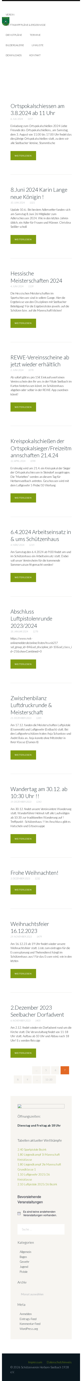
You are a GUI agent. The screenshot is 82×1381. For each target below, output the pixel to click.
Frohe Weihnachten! (34, 872)
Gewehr (24, 1261)
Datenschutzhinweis (59, 1362)
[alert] (41, 1213)
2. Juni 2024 (16, 370)
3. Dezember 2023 (20, 878)
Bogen (23, 1257)
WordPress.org (29, 1329)
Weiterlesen (23, 155)
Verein (10, 14)
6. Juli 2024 (16, 118)
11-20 (48, 1079)
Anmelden (26, 1314)
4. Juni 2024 (16, 286)
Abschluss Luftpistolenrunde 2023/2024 (31, 618)
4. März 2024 (17, 544)
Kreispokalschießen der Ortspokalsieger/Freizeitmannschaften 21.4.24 (41, 448)
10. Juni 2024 (17, 202)
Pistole (24, 1271)
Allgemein (25, 1252)
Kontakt (35, 55)
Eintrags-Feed (28, 1319)
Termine (35, 34)
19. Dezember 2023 (20, 801)
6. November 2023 (20, 1020)
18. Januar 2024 (19, 631)
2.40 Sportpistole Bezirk (32, 1149)
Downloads (14, 55)
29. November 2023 (21, 936)
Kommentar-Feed (30, 1323)
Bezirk (37, 1184)
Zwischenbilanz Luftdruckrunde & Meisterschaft (31, 705)
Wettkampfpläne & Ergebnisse (26, 24)
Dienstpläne (14, 34)
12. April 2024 (17, 460)
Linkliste (38, 45)
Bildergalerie (15, 45)
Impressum (35, 1362)
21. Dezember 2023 (20, 718)
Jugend (24, 1266)
